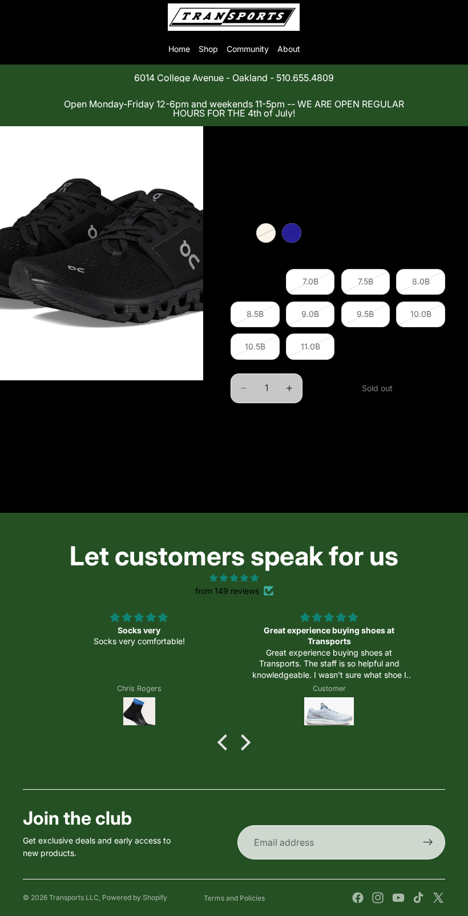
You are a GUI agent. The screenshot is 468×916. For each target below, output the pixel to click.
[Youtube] (398, 898)
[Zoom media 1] (101, 253)
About (288, 49)
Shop (208, 49)
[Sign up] (428, 842)
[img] (234, 578)
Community (248, 49)
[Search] (37, 17)
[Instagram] (378, 898)
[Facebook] (358, 898)
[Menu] (13, 17)
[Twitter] (438, 898)
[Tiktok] (418, 898)
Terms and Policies (234, 898)
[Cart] (454, 17)
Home (179, 49)
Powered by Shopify (134, 897)
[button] (225, 742)
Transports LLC (74, 897)
